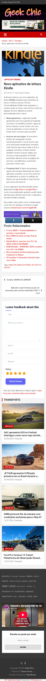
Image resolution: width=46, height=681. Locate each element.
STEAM (29, 596)
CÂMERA (29, 576)
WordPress (31, 675)
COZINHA (22, 576)
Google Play (31, 189)
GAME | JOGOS (9, 586)
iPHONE (29, 586)
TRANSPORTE (12, 399)
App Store (19, 189)
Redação (18, 439)
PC (12, 592)
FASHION (5, 581)
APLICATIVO (36, 265)
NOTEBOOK (6, 592)
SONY (15, 596)
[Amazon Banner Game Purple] (23, 212)
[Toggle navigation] (5, 35)
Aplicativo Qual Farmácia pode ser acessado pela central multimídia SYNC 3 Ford (22, 290)
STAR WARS (22, 596)
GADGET (7, 267)
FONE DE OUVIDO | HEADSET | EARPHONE (22, 581)
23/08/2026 (9, 480)
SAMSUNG (29, 592)
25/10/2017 (9, 93)
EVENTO (36, 576)
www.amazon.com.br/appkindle (23, 208)
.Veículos (9, 426)
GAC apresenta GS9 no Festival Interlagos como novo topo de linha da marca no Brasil (22, 435)
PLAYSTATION (20, 592)
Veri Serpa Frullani (22, 93)
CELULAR (15, 576)
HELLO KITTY (21, 586)
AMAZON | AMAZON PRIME (20, 265)
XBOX (35, 596)
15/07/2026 (9, 520)
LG (34, 586)
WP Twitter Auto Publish (13, 680)
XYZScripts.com (35, 680)
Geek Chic (29, 668)
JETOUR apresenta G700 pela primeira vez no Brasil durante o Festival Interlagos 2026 (20, 476)
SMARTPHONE (7, 596)
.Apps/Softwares (12, 80)
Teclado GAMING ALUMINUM (18, 280)
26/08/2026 (9, 439)
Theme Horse (26, 671)
